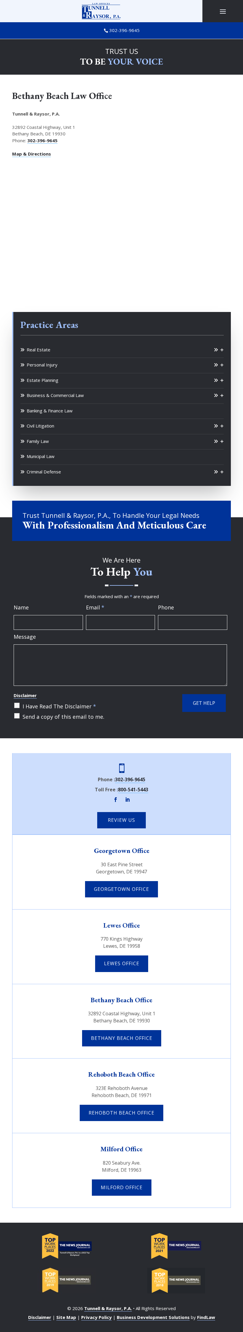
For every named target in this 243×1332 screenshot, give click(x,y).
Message (25, 636)
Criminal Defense (44, 472)
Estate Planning (42, 380)
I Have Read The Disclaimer (59, 706)
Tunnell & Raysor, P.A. (108, 1308)
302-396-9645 (124, 30)
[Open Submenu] (219, 350)
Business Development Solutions (153, 1317)
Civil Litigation (40, 426)
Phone (166, 607)
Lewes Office (121, 925)
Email (95, 607)
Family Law (38, 441)
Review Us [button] (121, 820)
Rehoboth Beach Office (121, 1074)
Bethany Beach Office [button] (121, 1038)
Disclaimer (25, 695)
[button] (223, 11)
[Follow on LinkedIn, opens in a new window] (127, 799)
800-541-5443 (133, 789)
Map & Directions (31, 154)
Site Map (66, 1317)
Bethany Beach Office (121, 999)
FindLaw (206, 1317)
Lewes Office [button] (121, 963)
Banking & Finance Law (50, 411)
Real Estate (38, 350)
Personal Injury (42, 365)
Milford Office (121, 1148)
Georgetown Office (121, 850)
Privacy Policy (96, 1317)
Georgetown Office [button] (121, 889)
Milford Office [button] (122, 1187)
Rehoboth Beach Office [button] (121, 1113)
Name (21, 607)
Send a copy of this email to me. (63, 716)
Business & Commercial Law (55, 395)
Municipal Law (41, 456)
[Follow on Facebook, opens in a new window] (115, 799)
